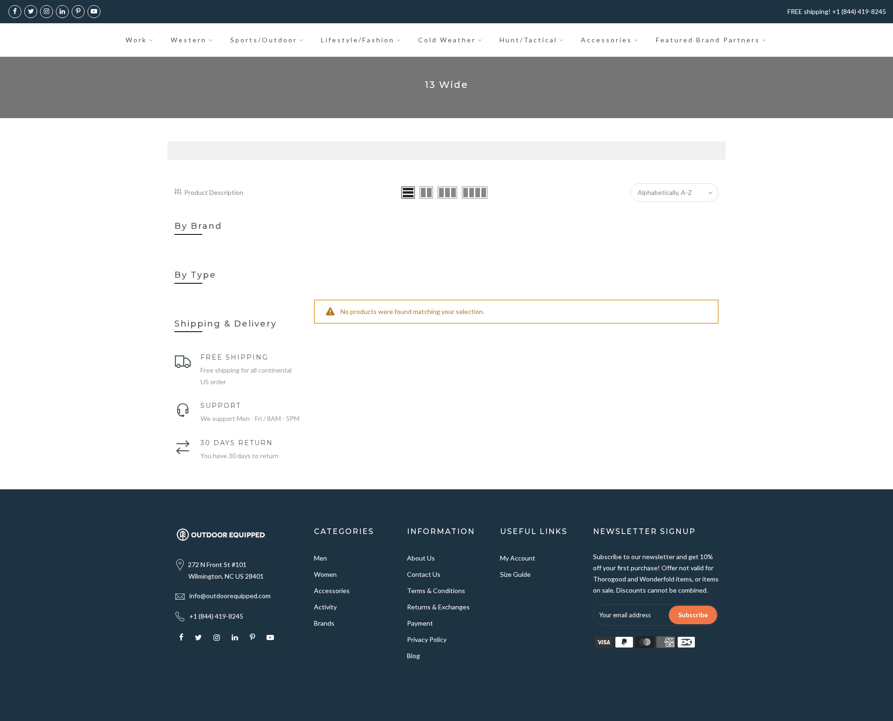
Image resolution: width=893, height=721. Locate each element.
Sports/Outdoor (263, 40)
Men (320, 558)
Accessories (606, 40)
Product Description (213, 192)
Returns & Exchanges (438, 607)
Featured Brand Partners (708, 40)
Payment (420, 623)
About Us (421, 558)
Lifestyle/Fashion (357, 40)
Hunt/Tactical (528, 40)
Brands (324, 623)
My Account (517, 558)
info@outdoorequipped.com (230, 596)
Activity (325, 607)
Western (189, 40)
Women (325, 574)
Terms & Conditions (436, 590)
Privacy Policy (426, 639)
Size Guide (515, 574)
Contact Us (423, 574)
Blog (413, 656)
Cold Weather (447, 40)
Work (136, 40)
